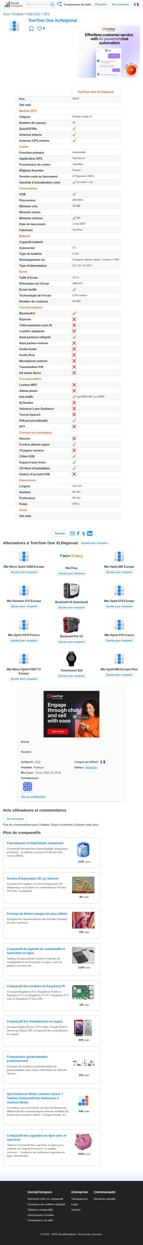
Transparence (79, 1198)
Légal (74, 1204)
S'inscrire (101, 4)
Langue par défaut (86, 761)
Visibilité (26, 767)
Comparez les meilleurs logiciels (46, 1204)
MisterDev (91, 767)
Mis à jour (27, 772)
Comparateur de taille (77, 4)
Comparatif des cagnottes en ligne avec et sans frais (36, 1137)
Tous (6, 13)
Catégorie (27, 761)
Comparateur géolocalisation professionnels (27, 1058)
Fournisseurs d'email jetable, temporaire (35, 843)
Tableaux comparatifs (40, 1209)
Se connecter (120, 4)
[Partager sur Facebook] (78, 533)
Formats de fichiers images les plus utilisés (37, 913)
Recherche (52, 4)
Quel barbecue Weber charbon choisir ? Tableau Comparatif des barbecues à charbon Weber (35, 1098)
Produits (17, 13)
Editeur (79, 767)
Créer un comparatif (59, 5)
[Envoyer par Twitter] (83, 533)
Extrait (25, 741)
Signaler (60, 533)
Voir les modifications (33, 796)
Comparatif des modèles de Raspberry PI (36, 986)
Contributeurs (30, 778)
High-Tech (33, 13)
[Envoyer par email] (72, 533)
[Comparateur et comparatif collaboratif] (13, 4)
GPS (46, 13)
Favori (31, 28)
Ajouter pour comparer (94, 543)
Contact (75, 1209)
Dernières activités (105, 1198)
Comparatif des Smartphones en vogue (34, 1021)
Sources (26, 751)
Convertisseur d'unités (41, 1215)
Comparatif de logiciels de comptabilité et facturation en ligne (36, 951)
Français (136, 4)
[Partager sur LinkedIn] (89, 533)
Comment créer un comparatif (45, 1198)
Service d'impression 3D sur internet (32, 878)
